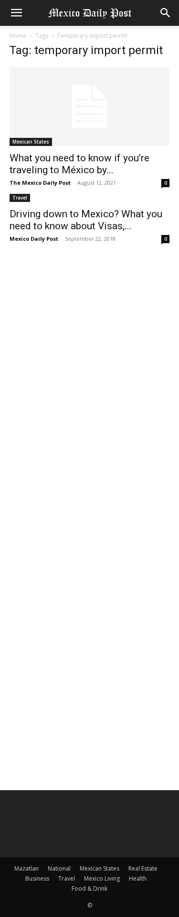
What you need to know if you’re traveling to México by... (79, 164)
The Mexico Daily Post (40, 182)
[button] (16, 13)
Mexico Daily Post (34, 238)
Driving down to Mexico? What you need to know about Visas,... (86, 220)
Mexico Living (102, 878)
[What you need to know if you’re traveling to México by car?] (89, 106)
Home (18, 36)
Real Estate (143, 868)
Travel (19, 197)
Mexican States (30, 141)
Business (37, 878)
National (59, 868)
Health (138, 878)
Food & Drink (89, 888)
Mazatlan (26, 868)
